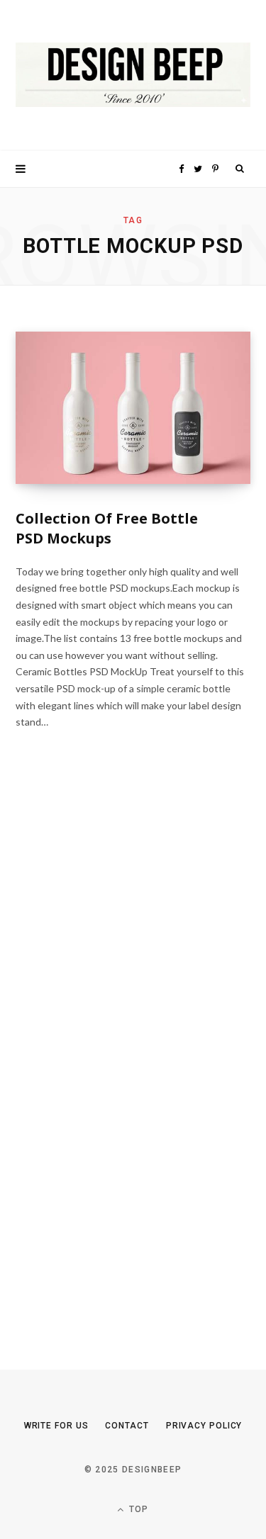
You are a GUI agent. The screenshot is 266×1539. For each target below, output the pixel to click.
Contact (126, 1426)
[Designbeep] (133, 75)
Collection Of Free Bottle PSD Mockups (107, 528)
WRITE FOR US (56, 1426)
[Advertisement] (122, 1060)
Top (137, 1509)
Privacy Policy (204, 1426)
